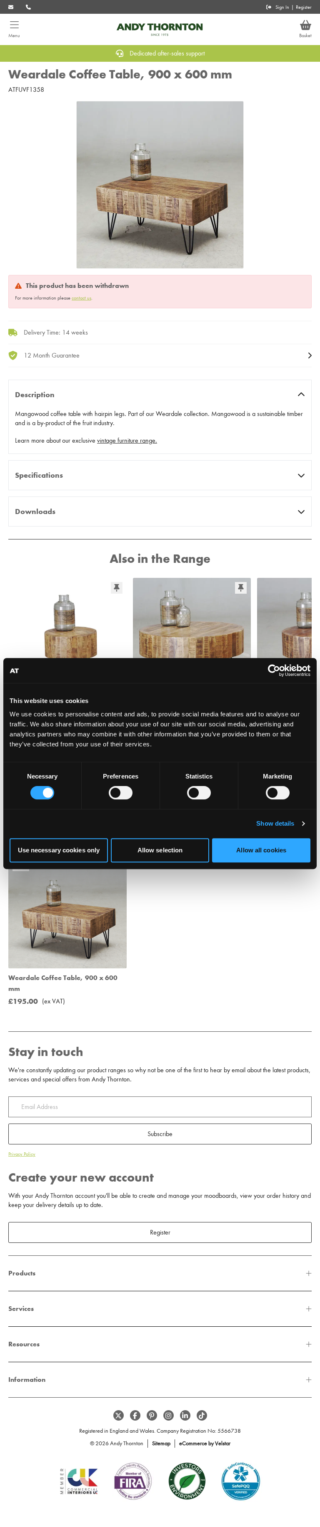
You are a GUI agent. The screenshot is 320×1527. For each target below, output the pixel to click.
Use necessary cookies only (59, 850)
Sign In (282, 7)
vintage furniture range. (127, 440)
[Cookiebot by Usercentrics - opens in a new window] (274, 670)
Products (21, 1273)
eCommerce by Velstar (204, 1443)
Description (35, 394)
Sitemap (161, 1443)
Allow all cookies (261, 850)
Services (21, 1309)
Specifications (39, 475)
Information (26, 1379)
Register (304, 7)
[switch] (120, 792)
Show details (275, 823)
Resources (24, 1344)
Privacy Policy (21, 1154)
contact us (81, 298)
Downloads (35, 511)
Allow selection (160, 850)
